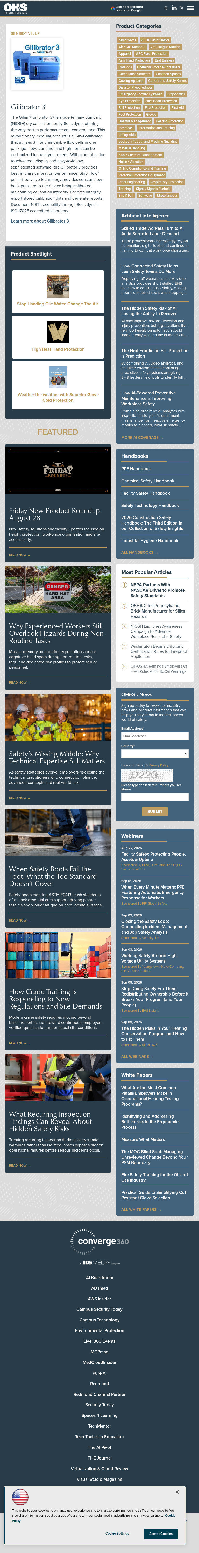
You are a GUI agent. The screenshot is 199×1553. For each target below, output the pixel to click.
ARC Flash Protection (151, 54)
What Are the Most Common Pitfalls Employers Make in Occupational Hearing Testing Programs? (150, 1096)
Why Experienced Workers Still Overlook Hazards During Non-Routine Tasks (57, 633)
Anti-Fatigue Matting (165, 47)
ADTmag (99, 1288)
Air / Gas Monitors (132, 47)
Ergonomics (176, 94)
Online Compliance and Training (142, 168)
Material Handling (132, 148)
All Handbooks (137, 552)
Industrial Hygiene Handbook (150, 540)
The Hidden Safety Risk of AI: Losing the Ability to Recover (149, 311)
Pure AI (99, 1373)
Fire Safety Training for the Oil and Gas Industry (154, 1177)
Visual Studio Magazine (99, 1479)
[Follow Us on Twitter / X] (182, 8)
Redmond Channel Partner (99, 1394)
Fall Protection (129, 108)
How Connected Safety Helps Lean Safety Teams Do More (149, 268)
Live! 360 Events (99, 1341)
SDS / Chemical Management (140, 155)
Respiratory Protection (166, 182)
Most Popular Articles (147, 572)
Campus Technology (100, 1320)
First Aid (178, 108)
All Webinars (135, 1056)
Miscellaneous (167, 195)
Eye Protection (129, 101)
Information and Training (157, 128)
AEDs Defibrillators (155, 40)
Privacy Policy (158, 765)
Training (125, 189)
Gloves (151, 114)
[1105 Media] (99, 1263)
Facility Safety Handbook (145, 493)
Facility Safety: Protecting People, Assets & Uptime (153, 856)
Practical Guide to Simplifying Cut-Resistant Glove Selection (154, 1195)
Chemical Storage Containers (158, 67)
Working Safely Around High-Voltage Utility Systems (149, 958)
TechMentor (99, 1426)
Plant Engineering (132, 182)
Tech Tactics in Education (99, 1437)
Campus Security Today (99, 1309)
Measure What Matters (143, 1139)
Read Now (18, 555)
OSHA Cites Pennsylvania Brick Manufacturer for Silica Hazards (158, 611)
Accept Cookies (161, 1534)
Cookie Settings (117, 1533)
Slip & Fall (126, 195)
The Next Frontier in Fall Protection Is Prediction (155, 353)
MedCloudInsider (99, 1362)
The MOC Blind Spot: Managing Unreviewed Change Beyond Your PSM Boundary (154, 1157)
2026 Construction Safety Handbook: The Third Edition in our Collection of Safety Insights (152, 523)
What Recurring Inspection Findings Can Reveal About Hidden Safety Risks (50, 1121)
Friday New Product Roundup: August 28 (55, 514)
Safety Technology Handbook (150, 505)
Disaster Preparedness (136, 87)
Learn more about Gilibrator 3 (40, 221)
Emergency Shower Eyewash (140, 94)
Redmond (99, 1384)
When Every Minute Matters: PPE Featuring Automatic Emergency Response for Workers (153, 892)
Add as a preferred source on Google (129, 8)
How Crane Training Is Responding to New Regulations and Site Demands (55, 999)
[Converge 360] (99, 1242)
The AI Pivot (99, 1447)
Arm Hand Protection (134, 60)
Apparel (125, 54)
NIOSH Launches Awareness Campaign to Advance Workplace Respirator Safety (156, 631)
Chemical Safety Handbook (147, 481)
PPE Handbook (136, 469)
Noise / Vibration (131, 162)
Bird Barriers (164, 60)
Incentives (126, 128)
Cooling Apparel (131, 81)
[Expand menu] (190, 9)
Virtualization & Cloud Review (99, 1468)
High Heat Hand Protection (58, 349)
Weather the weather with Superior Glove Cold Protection (58, 397)
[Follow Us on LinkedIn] (174, 7)
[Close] (177, 1492)
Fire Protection (155, 108)
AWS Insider (99, 1299)
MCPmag (100, 1352)
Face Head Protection (161, 101)
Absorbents (127, 40)
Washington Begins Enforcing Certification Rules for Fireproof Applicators (159, 651)
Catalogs (125, 67)
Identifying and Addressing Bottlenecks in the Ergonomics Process (150, 1122)
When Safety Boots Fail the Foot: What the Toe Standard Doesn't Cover (53, 876)
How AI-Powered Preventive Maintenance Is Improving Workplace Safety (148, 398)
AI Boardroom (99, 1277)
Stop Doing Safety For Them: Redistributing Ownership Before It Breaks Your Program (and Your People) (154, 997)
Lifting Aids (127, 135)
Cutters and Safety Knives (167, 81)
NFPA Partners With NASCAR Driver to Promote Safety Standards (158, 590)
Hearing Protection (169, 121)
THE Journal (100, 1458)
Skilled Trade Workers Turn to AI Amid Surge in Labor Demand (152, 231)
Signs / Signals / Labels (153, 189)
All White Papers (139, 1209)
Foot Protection (130, 114)
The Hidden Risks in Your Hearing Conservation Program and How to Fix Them (154, 1034)
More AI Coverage (140, 437)
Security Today (99, 1405)
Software (145, 195)
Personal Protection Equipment (142, 175)
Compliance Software (135, 74)
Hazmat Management (135, 121)
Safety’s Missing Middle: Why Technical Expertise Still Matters (57, 757)
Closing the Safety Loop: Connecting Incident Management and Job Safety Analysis (154, 927)
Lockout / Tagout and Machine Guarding (148, 141)
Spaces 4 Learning (100, 1415)
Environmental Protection (99, 1330)
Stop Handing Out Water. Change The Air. (58, 304)
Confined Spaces (168, 74)
